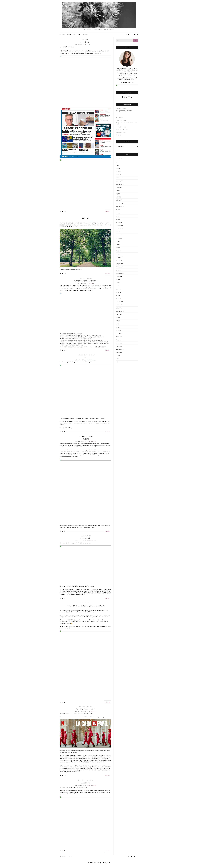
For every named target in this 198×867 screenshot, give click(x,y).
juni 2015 (118, 244)
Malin (68, 34)
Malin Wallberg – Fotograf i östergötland (99, 862)
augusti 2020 (119, 159)
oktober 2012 (119, 346)
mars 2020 (118, 174)
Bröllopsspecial (119, 117)
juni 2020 (118, 165)
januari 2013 (119, 336)
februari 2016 (119, 219)
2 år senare (85, 783)
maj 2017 (118, 193)
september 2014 (119, 273)
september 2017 (119, 184)
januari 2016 (119, 222)
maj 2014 (118, 286)
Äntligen (85, 218)
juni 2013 (118, 320)
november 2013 (119, 305)
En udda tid (85, 42)
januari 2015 (119, 260)
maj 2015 (118, 247)
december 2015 (119, 225)
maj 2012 (118, 362)
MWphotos (84, 34)
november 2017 (119, 181)
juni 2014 (118, 282)
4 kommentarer (91, 283)
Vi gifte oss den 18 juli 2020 (122, 129)
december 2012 (119, 340)
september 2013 (119, 311)
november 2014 (119, 266)
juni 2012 (118, 359)
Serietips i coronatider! (85, 709)
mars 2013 (118, 330)
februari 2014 (119, 295)
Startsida (62, 34)
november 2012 (119, 343)
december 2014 (119, 263)
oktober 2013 (119, 308)
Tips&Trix (89, 278)
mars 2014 (118, 292)
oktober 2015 (119, 232)
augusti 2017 (119, 187)
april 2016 (118, 213)
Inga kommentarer (91, 44)
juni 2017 (118, 190)
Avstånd (85, 439)
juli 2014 (118, 279)
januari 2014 (119, 298)
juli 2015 (118, 241)
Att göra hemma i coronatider (85, 281)
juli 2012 (118, 355)
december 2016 (119, 203)
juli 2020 (118, 162)
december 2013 (119, 301)
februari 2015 (119, 257)
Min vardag (85, 39)
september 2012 (119, 349)
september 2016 (119, 206)
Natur (92, 354)
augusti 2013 (119, 314)
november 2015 (119, 228)
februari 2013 (119, 333)
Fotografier (76, 34)
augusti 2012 (119, 352)
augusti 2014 (119, 276)
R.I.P (85, 357)
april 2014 (118, 289)
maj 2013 (118, 324)
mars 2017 (118, 197)
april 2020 (118, 171)
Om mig (71, 856)
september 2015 (119, 235)
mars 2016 (118, 216)
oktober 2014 (119, 270)
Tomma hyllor (85, 538)
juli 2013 (118, 317)
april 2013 (118, 327)
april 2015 (118, 251)
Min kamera (63, 856)
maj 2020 (118, 168)
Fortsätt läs (107, 211)
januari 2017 (119, 200)
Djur (80, 436)
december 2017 (119, 178)
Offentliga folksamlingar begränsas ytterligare (85, 605)
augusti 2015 (119, 238)
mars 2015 (118, 254)
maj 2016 (118, 209)
